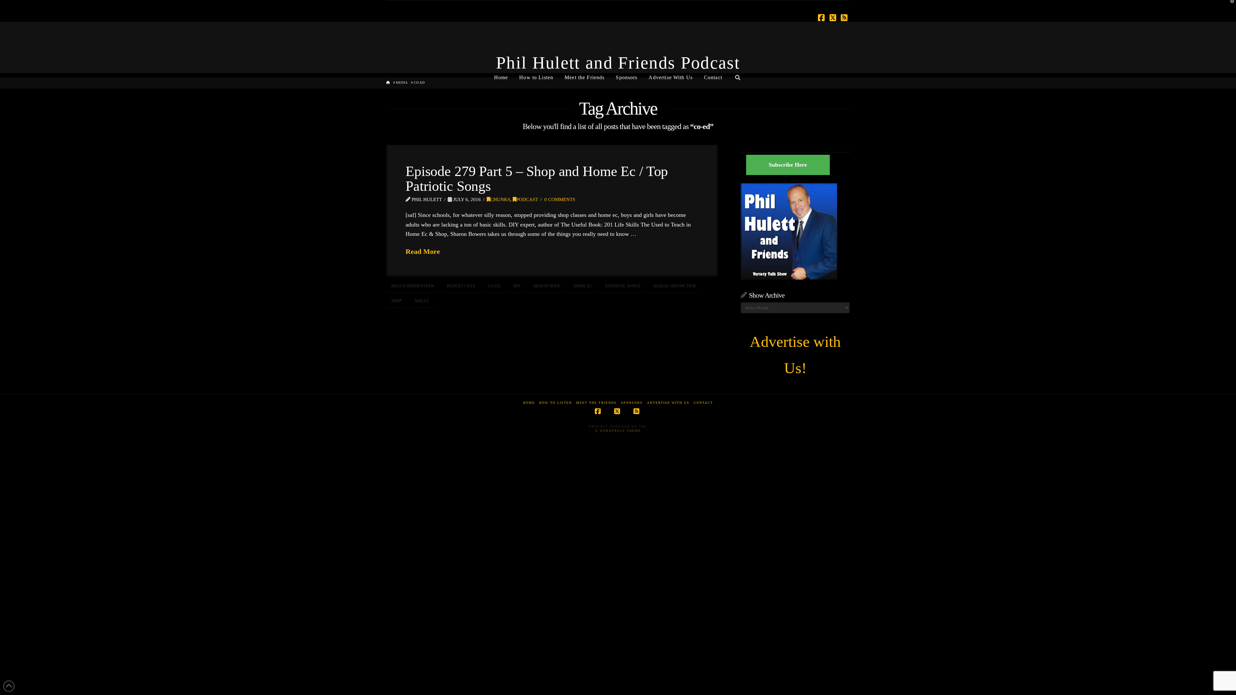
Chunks (500, 199)
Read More (423, 251)
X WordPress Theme (618, 430)
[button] (1230, 6)
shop (396, 300)
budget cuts (461, 285)
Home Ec (583, 285)
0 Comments (559, 199)
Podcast (527, 199)
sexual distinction (674, 285)
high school (547, 285)
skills (421, 300)
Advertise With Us (668, 402)
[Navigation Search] (738, 75)
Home (529, 402)
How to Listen (555, 402)
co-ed (494, 285)
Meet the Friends (596, 402)
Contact (703, 402)
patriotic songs (622, 285)
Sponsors (632, 402)
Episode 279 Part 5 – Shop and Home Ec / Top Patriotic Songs (537, 178)
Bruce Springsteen (412, 285)
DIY (516, 285)
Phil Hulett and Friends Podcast (618, 62)
